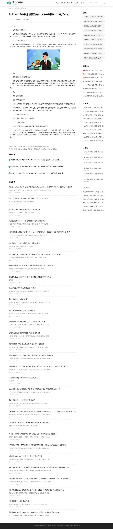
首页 (57, 3)
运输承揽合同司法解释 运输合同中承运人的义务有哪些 (94, 157)
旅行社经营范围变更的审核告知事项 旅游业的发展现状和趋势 (93, 115)
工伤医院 (34, 141)
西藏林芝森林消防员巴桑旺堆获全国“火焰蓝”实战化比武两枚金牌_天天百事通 (94, 22)
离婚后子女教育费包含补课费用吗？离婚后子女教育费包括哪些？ (93, 26)
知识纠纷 (69, 3)
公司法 (76, 3)
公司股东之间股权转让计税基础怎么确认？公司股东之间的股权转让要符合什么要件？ (93, 141)
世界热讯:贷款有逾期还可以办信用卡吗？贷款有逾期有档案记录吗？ (93, 58)
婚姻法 (63, 3)
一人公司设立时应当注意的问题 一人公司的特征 (93, 137)
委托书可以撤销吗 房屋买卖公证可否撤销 (94, 179)
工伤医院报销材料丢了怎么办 (23, 141)
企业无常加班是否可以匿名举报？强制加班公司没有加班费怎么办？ (93, 119)
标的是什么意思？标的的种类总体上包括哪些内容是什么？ (93, 45)
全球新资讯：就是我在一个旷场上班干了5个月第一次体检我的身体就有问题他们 (37, 166)
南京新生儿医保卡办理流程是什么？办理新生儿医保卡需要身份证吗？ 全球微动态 (94, 31)
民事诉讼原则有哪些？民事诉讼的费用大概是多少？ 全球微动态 (31, 146)
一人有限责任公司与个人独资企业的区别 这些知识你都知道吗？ (93, 130)
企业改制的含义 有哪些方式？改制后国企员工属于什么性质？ (93, 108)
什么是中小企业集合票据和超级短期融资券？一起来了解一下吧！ (93, 126)
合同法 (82, 3)
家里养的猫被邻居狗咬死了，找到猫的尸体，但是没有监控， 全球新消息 (35, 160)
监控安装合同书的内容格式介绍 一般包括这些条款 (94, 174)
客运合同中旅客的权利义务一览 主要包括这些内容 (94, 152)
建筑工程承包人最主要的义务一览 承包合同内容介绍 (94, 168)
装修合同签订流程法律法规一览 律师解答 (94, 163)
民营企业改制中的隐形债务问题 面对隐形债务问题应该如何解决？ (93, 112)
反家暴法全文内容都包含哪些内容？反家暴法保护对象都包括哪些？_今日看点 (35, 149)
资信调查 (17, 8)
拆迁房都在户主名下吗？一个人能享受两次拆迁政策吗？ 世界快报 (93, 40)
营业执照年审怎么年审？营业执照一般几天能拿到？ (93, 54)
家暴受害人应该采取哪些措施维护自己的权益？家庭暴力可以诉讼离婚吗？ (93, 35)
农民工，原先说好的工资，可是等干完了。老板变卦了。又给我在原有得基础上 (37, 173)
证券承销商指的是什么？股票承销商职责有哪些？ (93, 49)
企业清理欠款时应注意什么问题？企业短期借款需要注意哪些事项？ (93, 123)
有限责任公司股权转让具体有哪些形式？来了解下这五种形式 (93, 134)
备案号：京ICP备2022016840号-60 (56, 525)
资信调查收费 (23, 8)
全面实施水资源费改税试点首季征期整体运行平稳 (93, 17)
